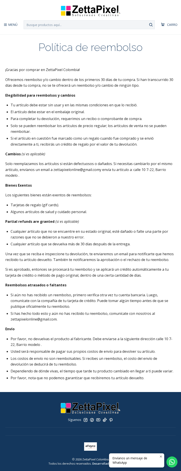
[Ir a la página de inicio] (90, 10)
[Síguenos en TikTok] (104, 420)
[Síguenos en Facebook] (92, 420)
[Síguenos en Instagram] (85, 420)
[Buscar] (151, 24)
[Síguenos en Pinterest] (111, 420)
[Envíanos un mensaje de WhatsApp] (171, 461)
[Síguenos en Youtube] (98, 420)
